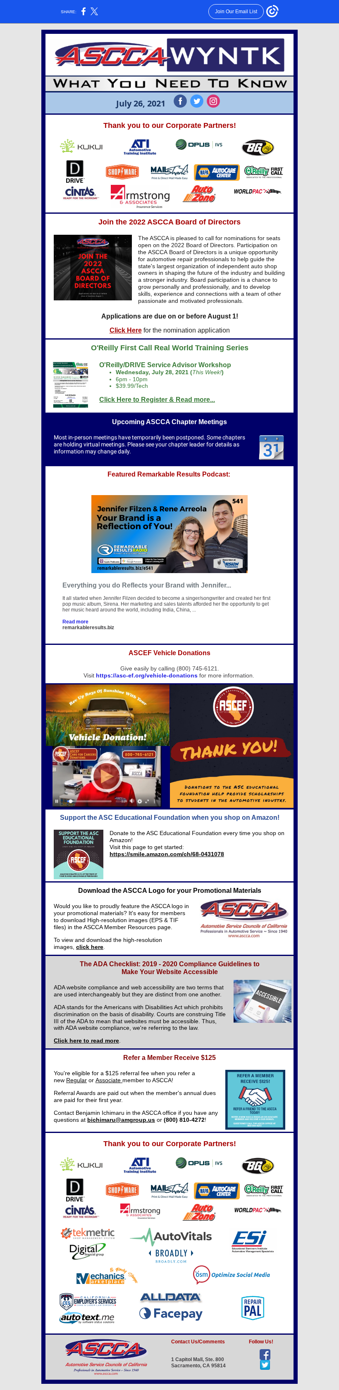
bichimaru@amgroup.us (121, 1119)
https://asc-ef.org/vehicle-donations (147, 675)
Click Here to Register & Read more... (157, 399)
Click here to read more (86, 1040)
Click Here (126, 330)
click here (89, 947)
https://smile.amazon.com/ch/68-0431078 (167, 854)
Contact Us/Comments (198, 1342)
